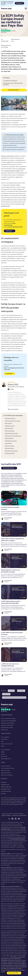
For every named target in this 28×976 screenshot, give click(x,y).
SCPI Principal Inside (9, 430)
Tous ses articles (13, 409)
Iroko (2, 741)
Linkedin (12, 389)
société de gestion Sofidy (12, 170)
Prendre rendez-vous (6, 786)
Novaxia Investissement (7, 743)
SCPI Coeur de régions (10, 418)
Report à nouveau (5, 770)
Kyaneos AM (4, 756)
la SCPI (8, 162)
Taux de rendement (5, 766)
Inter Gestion (4, 739)
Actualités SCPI (6, 694)
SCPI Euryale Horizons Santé (11, 433)
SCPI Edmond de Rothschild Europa (13, 435)
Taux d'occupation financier (7, 768)
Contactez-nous (5, 784)
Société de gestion (6, 733)
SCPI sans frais (4, 729)
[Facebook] (15, 819)
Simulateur (3, 782)
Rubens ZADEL (13, 384)
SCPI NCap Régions (9, 438)
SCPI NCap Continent (9, 425)
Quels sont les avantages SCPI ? (8, 720)
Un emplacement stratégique (10, 80)
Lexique (3, 762)
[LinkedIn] (12, 819)
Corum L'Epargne (5, 737)
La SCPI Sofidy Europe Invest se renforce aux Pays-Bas (14, 697)
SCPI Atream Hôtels (9, 448)
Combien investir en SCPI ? (7, 725)
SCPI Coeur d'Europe (9, 445)
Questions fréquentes (6, 714)
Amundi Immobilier (5, 749)
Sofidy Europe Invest (7, 156)
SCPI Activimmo (8, 443)
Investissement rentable (7, 727)
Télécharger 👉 (19, 3)
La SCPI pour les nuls (6, 791)
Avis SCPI (3, 793)
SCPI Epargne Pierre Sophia (11, 450)
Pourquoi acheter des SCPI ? (8, 723)
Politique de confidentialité (19, 815)
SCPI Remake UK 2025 (10, 453)
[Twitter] (9, 819)
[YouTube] (19, 819)
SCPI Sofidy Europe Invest (11, 440)
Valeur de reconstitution (7, 775)
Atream (3, 754)
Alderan (3, 752)
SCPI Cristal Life (8, 423)
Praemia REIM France (6, 758)
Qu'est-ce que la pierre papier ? (8, 718)
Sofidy (2, 746)
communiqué (21, 168)
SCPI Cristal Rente (9, 428)
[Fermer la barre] (26, 3)
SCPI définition (21, 690)
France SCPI (11, 690)
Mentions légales (6, 815)
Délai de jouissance (6, 772)
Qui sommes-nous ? (6, 789)
